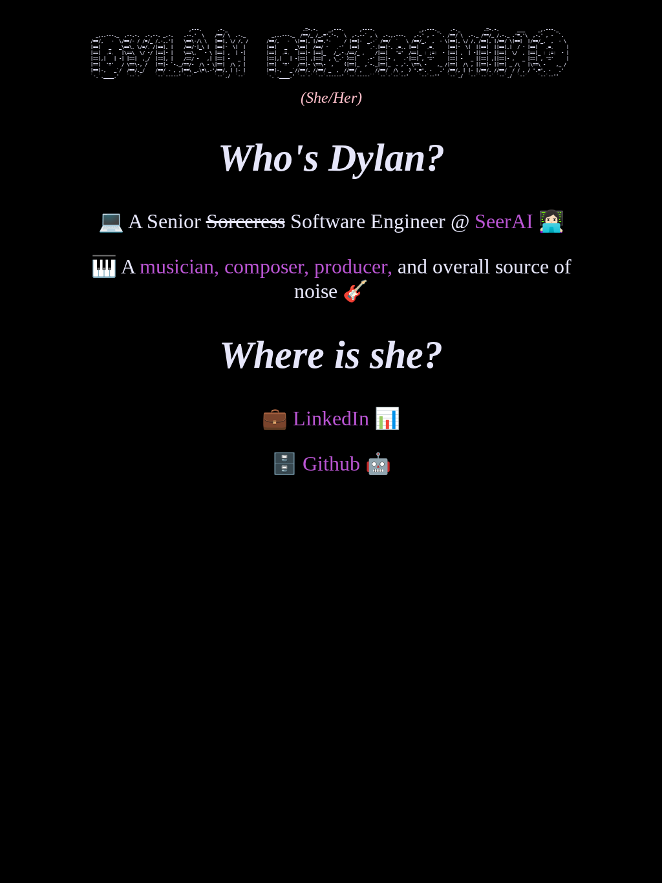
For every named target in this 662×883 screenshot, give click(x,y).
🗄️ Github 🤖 (331, 463)
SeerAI (504, 221)
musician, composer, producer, (266, 266)
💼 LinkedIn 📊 (331, 418)
